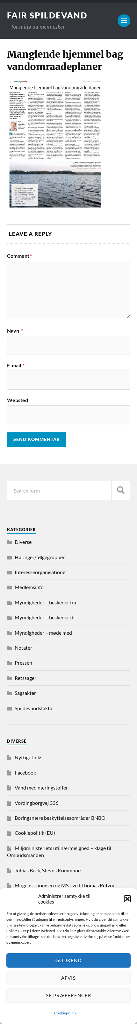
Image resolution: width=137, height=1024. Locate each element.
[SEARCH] (120, 490)
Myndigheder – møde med (43, 633)
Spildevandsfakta (33, 708)
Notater (23, 648)
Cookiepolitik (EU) (35, 833)
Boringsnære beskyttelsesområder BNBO (60, 818)
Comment (19, 255)
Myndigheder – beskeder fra (45, 602)
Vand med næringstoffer (41, 787)
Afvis (68, 978)
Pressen (23, 663)
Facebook (25, 772)
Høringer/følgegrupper (40, 557)
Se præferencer (68, 995)
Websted (17, 400)
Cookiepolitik (65, 1013)
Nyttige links (28, 757)
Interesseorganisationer (41, 572)
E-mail (16, 365)
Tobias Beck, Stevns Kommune (48, 870)
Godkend (68, 960)
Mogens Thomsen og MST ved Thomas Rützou (65, 885)
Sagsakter (25, 693)
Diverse (23, 542)
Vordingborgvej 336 (36, 803)
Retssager (25, 678)
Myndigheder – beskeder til (45, 617)
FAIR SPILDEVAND (47, 15)
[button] (127, 899)
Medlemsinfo (29, 587)
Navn (15, 330)
